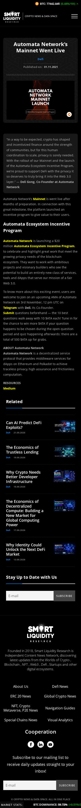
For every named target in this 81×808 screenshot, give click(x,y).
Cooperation (40, 731)
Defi (40, 59)
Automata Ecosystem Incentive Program (44, 246)
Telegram (10, 308)
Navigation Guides (60, 708)
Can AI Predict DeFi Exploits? (23, 425)
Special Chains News (20, 720)
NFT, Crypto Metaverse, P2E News (20, 708)
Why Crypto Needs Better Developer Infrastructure (23, 477)
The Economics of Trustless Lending (22, 450)
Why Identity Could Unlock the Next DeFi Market (25, 549)
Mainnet (39, 199)
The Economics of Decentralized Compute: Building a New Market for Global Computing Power (24, 513)
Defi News (60, 686)
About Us (20, 686)
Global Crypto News (60, 696)
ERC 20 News (20, 696)
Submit (8, 313)
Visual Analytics (60, 720)
